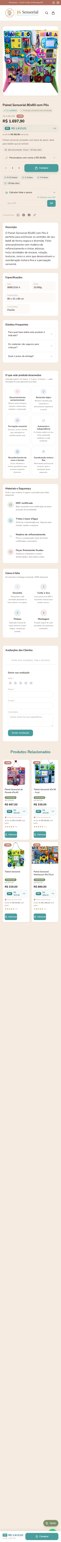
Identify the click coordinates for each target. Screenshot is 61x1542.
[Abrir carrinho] (53, 13)
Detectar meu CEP (48, 197)
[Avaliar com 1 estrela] (10, 683)
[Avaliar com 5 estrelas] (31, 683)
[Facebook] (29, 215)
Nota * (11, 678)
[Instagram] (58, 2)
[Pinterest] (23, 215)
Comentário (13, 712)
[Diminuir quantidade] (6, 168)
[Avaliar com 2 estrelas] (15, 683)
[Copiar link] (34, 215)
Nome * (11, 689)
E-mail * (11, 700)
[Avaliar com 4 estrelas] (26, 683)
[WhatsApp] (54, 2)
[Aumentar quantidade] (19, 168)
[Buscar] (46, 13)
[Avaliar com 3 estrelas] (20, 683)
